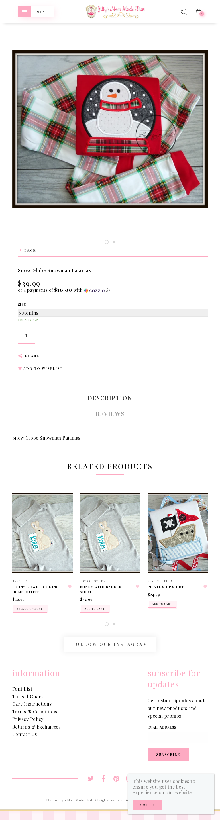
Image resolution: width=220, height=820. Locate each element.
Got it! (147, 805)
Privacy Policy (28, 719)
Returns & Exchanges (36, 727)
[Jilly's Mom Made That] (115, 11)
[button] (64, 290)
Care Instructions (32, 704)
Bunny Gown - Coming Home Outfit (35, 589)
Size (22, 304)
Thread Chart (27, 696)
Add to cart (95, 608)
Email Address (162, 727)
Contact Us (24, 734)
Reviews (110, 413)
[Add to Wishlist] (70, 586)
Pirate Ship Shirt (166, 586)
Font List (22, 689)
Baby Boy (20, 581)
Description (110, 398)
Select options (30, 608)
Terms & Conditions (34, 712)
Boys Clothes (92, 581)
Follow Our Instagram (110, 644)
